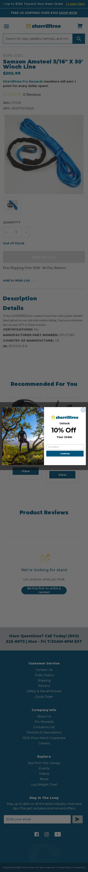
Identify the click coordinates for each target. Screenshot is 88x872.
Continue (65, 453)
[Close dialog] (83, 410)
